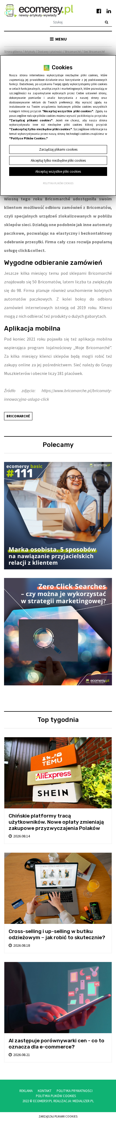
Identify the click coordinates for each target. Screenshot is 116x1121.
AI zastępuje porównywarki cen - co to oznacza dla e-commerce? (56, 1043)
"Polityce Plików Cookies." (28, 138)
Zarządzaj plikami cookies (58, 1116)
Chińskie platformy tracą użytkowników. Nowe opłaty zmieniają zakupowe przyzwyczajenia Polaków (56, 822)
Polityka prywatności (75, 1091)
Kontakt (45, 1091)
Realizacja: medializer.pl (73, 1101)
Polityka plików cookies (58, 183)
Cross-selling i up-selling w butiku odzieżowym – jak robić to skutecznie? (57, 934)
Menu (60, 39)
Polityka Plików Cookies (56, 1096)
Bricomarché (18, 416)
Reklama (26, 1091)
